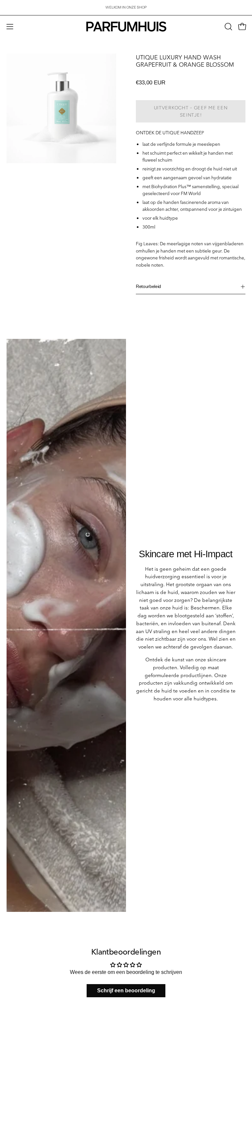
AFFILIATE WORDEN (24, 1105)
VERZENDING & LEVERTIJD (31, 1017)
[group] (126, 7)
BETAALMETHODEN (24, 1025)
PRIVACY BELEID (21, 1056)
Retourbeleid (148, 286)
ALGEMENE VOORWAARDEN (32, 1064)
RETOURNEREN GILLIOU (28, 1048)
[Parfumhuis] (126, 26)
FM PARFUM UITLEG (150, 1025)
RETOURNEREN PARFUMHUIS (33, 1032)
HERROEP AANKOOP (25, 1040)
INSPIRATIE (142, 1032)
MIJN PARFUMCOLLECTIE (155, 1017)
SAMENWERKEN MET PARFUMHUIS (38, 1097)
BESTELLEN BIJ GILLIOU (28, 1113)
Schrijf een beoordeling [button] (126, 990)
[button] (227, 26)
